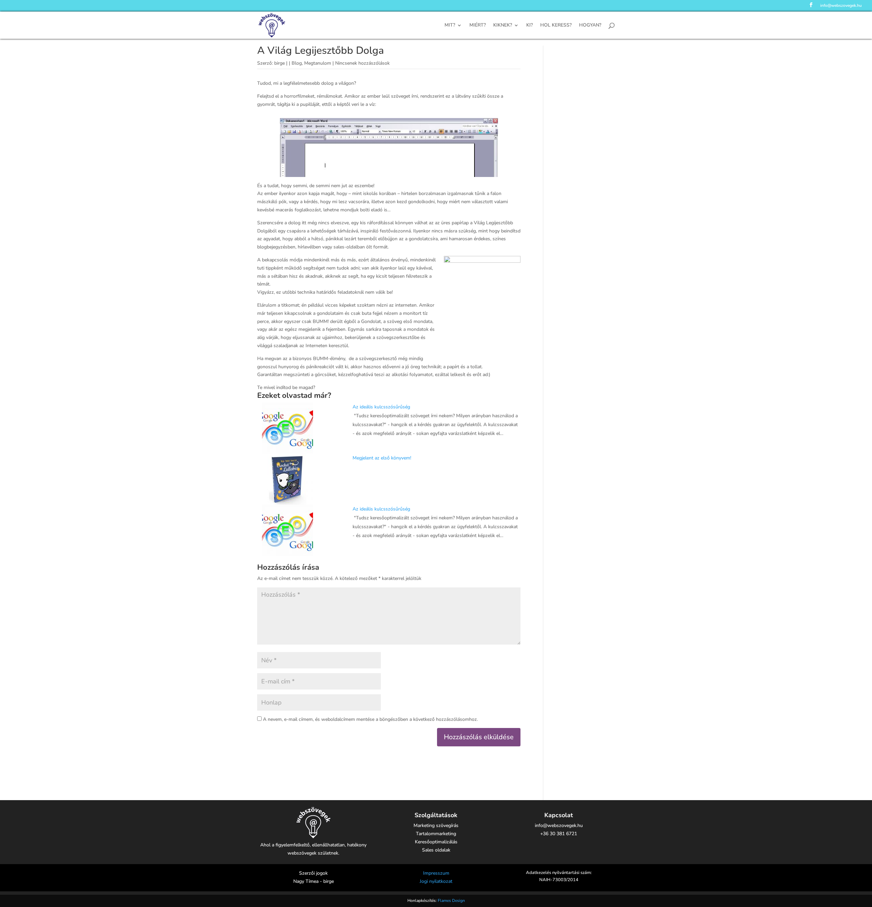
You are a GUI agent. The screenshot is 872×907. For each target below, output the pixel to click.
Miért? (477, 25)
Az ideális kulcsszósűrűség (381, 407)
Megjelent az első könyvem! (382, 458)
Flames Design (451, 900)
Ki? (529, 25)
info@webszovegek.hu (841, 5)
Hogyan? (590, 25)
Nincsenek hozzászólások (362, 63)
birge (279, 63)
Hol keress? (556, 25)
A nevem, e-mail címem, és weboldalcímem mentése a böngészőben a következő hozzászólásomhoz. (370, 719)
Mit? (450, 25)
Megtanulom (317, 63)
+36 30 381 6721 (558, 833)
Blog (297, 63)
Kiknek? (502, 25)
